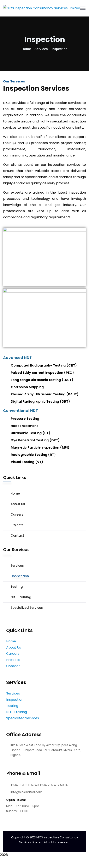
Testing (17, 586)
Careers (17, 514)
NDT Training (21, 597)
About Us (18, 504)
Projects (17, 525)
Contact (17, 535)
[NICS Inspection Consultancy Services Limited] (41, 8)
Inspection (20, 576)
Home (26, 49)
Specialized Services (27, 607)
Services (41, 49)
